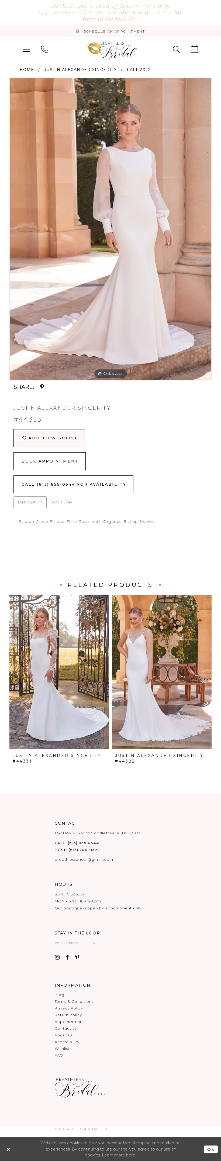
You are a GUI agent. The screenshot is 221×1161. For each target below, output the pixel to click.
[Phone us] (45, 49)
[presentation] (59, 672)
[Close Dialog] (8, 1149)
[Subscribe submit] (94, 942)
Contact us (66, 1028)
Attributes (62, 502)
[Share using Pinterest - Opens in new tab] (42, 387)
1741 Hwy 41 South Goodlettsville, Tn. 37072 (97, 833)
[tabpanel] (110, 229)
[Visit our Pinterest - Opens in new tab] (77, 957)
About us (63, 1035)
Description (30, 502)
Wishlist (62, 1048)
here (130, 1155)
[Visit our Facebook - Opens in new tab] (67, 957)
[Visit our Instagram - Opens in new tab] (57, 957)
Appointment (68, 1021)
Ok (211, 1149)
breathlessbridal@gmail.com (84, 859)
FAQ (59, 1055)
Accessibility (67, 1042)
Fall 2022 (139, 69)
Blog (59, 995)
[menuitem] (27, 49)
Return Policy (68, 1015)
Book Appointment (50, 461)
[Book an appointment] (194, 49)
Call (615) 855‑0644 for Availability (74, 484)
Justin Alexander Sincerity (80, 69)
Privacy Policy (69, 1008)
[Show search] (176, 49)
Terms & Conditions (74, 1001)
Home (27, 69)
